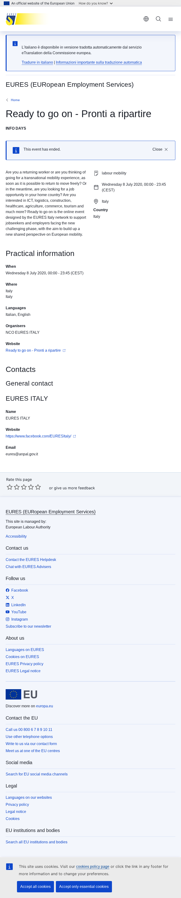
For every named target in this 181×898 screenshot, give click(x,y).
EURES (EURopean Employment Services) (51, 511)
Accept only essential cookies (84, 887)
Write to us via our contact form (31, 744)
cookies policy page (92, 867)
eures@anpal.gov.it (22, 454)
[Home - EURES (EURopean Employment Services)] (29, 18)
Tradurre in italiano (37, 62)
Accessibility (16, 536)
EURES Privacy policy (24, 664)
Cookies (13, 819)
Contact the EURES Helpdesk (31, 560)
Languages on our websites (29, 797)
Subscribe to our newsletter (28, 626)
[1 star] (9, 487)
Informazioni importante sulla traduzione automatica (99, 62)
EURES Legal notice (23, 671)
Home (15, 100)
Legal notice (16, 812)
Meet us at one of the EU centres (33, 751)
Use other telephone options (29, 737)
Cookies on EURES (22, 657)
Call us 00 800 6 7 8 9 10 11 (29, 730)
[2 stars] (13, 487)
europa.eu (44, 706)
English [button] (146, 19)
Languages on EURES (25, 650)
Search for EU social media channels (37, 774)
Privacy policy (17, 805)
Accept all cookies (35, 887)
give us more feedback (74, 488)
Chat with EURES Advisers (28, 567)
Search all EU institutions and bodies (36, 842)
